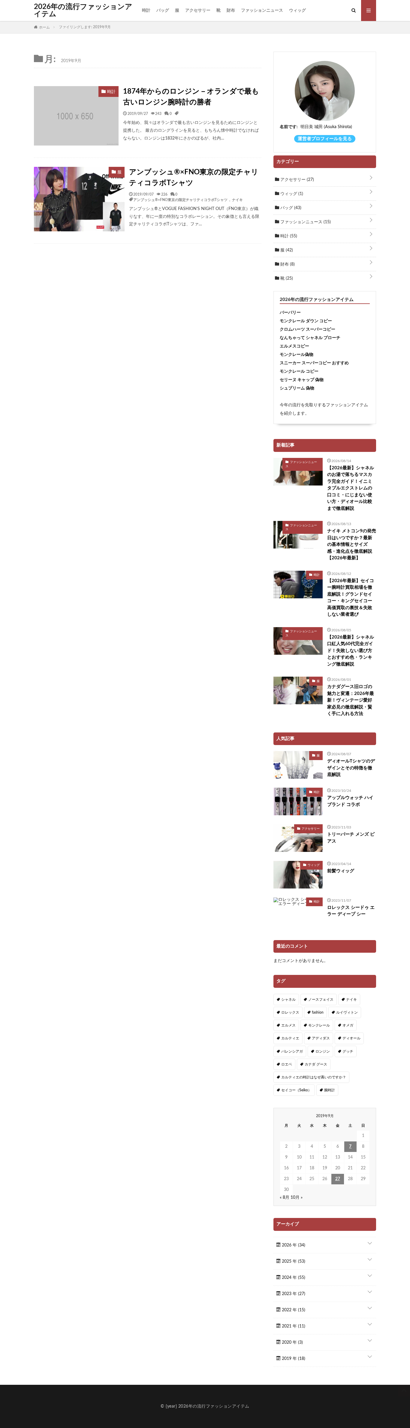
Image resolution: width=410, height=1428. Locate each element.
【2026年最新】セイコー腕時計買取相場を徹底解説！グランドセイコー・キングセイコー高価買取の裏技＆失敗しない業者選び (350, 598)
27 (337, 1179)
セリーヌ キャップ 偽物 (302, 380)
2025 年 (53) (293, 1261)
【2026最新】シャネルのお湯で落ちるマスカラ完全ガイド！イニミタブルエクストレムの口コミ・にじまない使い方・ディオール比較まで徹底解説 (350, 488)
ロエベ (286, 1064)
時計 (146, 10)
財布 (231, 10)
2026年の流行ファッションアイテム (83, 10)
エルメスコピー (294, 346)
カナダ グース (316, 1064)
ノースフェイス (320, 999)
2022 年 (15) (293, 1310)
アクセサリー (197, 10)
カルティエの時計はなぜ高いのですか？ (313, 1077)
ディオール (351, 1038)
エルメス (288, 1025)
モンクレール (319, 1025)
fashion (318, 1012)
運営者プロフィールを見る (325, 139)
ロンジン (322, 1051)
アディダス (321, 1038)
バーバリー (290, 313)
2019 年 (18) (293, 1359)
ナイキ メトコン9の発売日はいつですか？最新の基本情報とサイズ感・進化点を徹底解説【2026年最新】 (351, 544)
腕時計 (329, 1090)
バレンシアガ (292, 1051)
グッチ (347, 1051)
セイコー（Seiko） (296, 1090)
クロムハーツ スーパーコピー (307, 329)
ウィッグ (297, 10)
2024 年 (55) (293, 1278)
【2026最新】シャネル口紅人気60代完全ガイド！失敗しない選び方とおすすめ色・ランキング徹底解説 (350, 650)
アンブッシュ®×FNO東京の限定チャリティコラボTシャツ (193, 178)
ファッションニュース (262, 10)
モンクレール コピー (299, 371)
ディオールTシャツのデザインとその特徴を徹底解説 (351, 768)
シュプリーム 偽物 (297, 388)
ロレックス (290, 1012)
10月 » (297, 1197)
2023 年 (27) (293, 1294)
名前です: (289, 127)
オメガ (347, 1025)
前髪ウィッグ (340, 871)
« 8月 (284, 1197)
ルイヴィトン (347, 1012)
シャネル (288, 999)
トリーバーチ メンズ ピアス (351, 837)
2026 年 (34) (293, 1245)
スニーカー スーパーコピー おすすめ (314, 363)
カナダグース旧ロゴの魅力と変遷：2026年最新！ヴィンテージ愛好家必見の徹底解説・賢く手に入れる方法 (350, 700)
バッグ (162, 10)
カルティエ (290, 1038)
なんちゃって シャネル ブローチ (310, 338)
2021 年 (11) (293, 1326)
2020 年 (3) (292, 1342)
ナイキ (237, 199)
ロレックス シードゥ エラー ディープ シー (351, 911)
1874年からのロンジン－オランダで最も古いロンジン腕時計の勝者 (191, 97)
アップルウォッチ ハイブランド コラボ (350, 801)
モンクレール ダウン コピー (306, 321)
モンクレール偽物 (296, 355)
